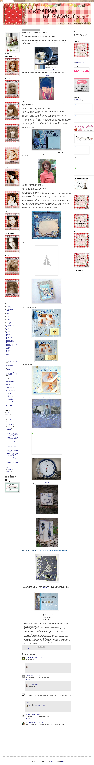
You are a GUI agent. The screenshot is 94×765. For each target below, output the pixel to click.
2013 (7, 416)
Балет (7, 303)
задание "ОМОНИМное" (11, 381)
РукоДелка (45, 587)
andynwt (53, 761)
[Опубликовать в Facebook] (43, 647)
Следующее (25, 748)
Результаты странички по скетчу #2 (12, 441)
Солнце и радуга (10, 337)
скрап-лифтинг (9, 399)
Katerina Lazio (29, 657)
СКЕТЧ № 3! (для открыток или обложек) (11, 430)
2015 (7, 412)
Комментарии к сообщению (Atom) (38, 751)
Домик (7, 313)
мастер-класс (9, 387)
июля (8, 428)
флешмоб (8, 407)
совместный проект (10, 401)
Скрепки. (8, 334)
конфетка (8, 386)
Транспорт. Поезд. (10, 345)
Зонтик (7, 314)
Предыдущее (68, 748)
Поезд (7, 328)
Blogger (63, 761)
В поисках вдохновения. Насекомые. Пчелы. (13, 438)
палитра (28, 648)
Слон (7, 335)
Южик (46, 306)
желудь (7, 348)
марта (9, 471)
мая (8, 467)
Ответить (28, 661)
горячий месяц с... (10, 377)
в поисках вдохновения (11, 367)
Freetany (28, 722)
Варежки (8, 306)
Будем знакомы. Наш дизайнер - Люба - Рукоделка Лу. (12, 444)
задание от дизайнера (11, 383)
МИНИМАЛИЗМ (8, 320)
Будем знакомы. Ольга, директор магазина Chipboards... (12, 454)
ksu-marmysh (46, 158)
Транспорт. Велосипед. (11, 344)
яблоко (7, 354)
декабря (9, 419)
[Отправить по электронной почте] (39, 647)
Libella (47, 482)
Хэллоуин (8, 347)
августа (9, 426)
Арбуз (7, 302)
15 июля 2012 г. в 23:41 (35, 675)
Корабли (8, 317)
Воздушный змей (9, 307)
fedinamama (47, 431)
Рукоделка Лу (46, 397)
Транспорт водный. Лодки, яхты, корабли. (11, 447)
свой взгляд (9, 398)
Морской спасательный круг (12, 323)
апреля (9, 469)
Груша (7, 311)
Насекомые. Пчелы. (10, 325)
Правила (16, 25)
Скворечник (8, 332)
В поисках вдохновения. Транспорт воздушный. (13, 458)
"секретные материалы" (11, 361)
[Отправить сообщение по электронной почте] (36, 646)
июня (8, 465)
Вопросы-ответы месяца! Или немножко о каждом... (12, 374)
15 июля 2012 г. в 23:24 (39, 657)
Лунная (46, 278)
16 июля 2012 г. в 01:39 (39, 705)
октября (9, 423)
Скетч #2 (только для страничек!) (12, 463)
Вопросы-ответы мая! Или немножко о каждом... (12, 372)
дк (6, 378)
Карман (7, 316)
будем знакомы (9, 365)
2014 (7, 414)
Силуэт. (8, 331)
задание (8, 380)
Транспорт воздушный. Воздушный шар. (11, 342)
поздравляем (9, 395)
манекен (8, 350)
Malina (46, 456)
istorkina (47, 75)
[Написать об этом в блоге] (40, 647)
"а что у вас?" (9, 360)
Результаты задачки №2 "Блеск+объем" (12, 460)
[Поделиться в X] (41, 647)
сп (6, 402)
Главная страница (8, 25)
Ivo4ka (27, 675)
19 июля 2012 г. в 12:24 (35, 714)
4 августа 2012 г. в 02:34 (36, 722)
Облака (7, 326)
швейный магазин (10, 353)
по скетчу (8, 393)
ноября (9, 421)
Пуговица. (8, 329)
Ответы (28, 663)
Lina (46, 244)
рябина (7, 351)
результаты (8, 396)
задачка (8, 384)
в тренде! (8, 369)
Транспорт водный (10, 338)
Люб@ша (27, 714)
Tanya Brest (46, 553)
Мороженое (8, 322)
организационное (10, 389)
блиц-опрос (8, 364)
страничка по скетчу (11, 404)
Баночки (8, 305)
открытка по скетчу (10, 390)
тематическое (9, 405)
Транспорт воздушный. (11, 340)
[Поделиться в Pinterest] (44, 647)
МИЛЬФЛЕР (8, 319)
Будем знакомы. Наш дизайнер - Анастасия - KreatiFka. (13, 434)
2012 (7, 417)
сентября (9, 424)
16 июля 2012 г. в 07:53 (39, 666)
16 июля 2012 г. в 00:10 (36, 693)
